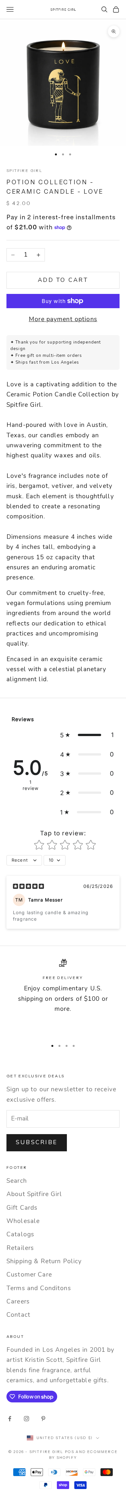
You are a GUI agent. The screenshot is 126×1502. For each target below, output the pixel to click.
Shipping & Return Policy (44, 1261)
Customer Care (29, 1274)
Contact (18, 1315)
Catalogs (20, 1234)
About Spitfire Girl (34, 1194)
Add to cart (63, 280)
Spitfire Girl (24, 170)
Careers (18, 1301)
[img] (28, 886)
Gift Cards (21, 1208)
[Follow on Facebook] (9, 1418)
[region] (63, 997)
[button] (87, 735)
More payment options (63, 319)
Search (16, 1181)
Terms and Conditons (38, 1288)
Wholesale (23, 1221)
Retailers (20, 1248)
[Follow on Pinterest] (43, 1418)
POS (70, 1451)
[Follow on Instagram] (26, 1418)
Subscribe (37, 1142)
